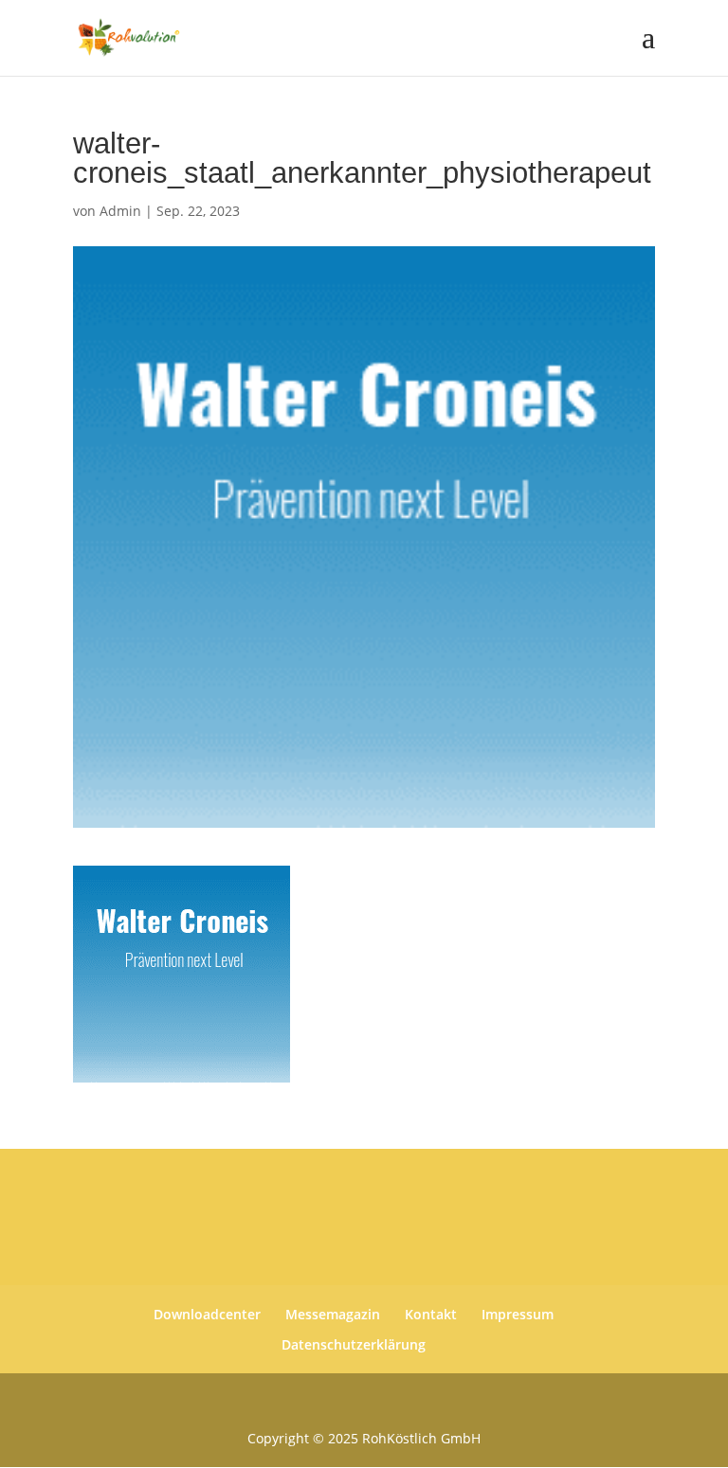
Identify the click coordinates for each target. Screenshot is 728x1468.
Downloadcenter (207, 1314)
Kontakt (431, 1314)
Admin (120, 211)
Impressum (518, 1314)
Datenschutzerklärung (354, 1344)
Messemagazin (332, 1314)
